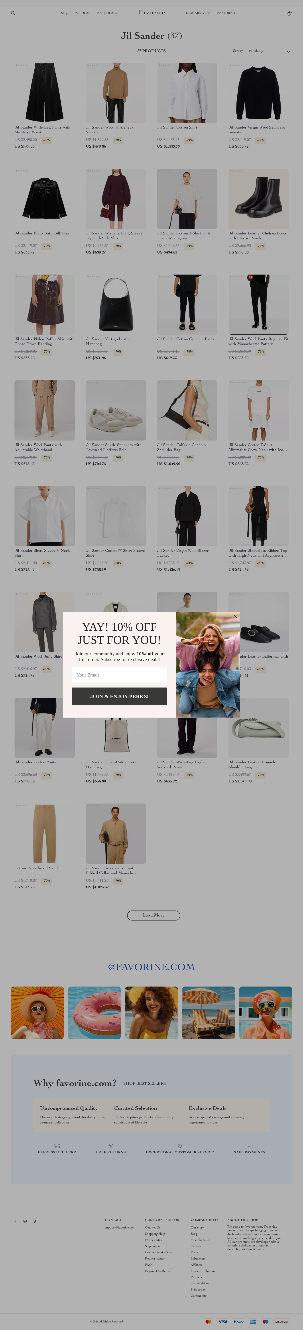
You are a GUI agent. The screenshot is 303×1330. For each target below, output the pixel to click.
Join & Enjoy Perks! (119, 696)
